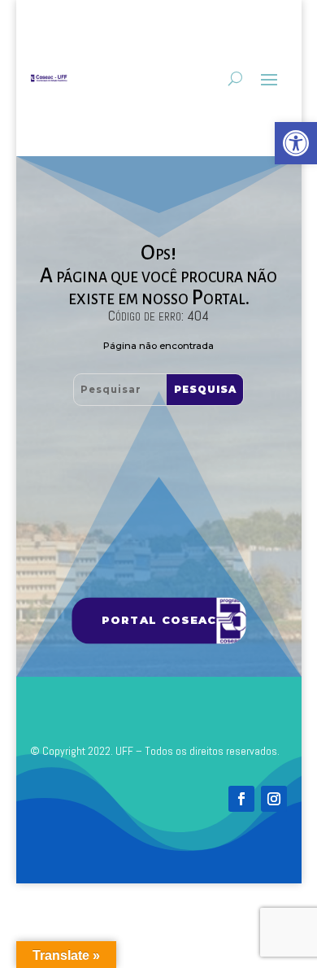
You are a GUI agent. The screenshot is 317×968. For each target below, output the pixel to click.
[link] (296, 143)
